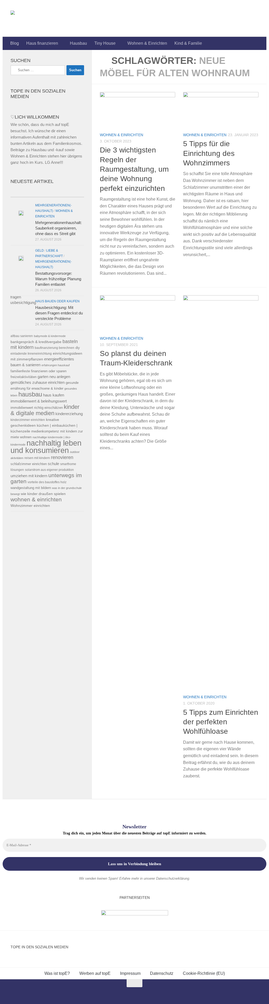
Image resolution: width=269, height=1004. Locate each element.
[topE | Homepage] (25, 18)
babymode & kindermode (50, 336)
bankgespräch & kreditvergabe (36, 342)
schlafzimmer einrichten (29, 464)
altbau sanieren (22, 336)
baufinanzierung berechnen (54, 347)
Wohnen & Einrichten (147, 43)
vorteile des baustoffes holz (47, 482)
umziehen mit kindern (29, 475)
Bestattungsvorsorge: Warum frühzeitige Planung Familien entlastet (58, 279)
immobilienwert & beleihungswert (39, 401)
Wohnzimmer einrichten (30, 506)
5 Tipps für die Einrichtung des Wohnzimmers (209, 153)
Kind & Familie (188, 43)
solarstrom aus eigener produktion (49, 469)
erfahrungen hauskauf (56, 365)
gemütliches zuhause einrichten (38, 382)
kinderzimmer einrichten (28, 419)
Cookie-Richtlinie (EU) (204, 973)
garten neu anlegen (54, 377)
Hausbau (78, 43)
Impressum (130, 973)
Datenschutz (161, 973)
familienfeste (20, 371)
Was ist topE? (57, 973)
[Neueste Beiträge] (29, 191)
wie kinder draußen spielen (43, 494)
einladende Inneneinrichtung (31, 353)
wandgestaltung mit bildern (31, 488)
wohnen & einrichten (36, 499)
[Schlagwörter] (65, 191)
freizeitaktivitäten (24, 377)
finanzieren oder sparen (48, 371)
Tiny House (105, 43)
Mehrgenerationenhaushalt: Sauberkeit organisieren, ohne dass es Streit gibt (58, 228)
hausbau (30, 394)
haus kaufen (53, 395)
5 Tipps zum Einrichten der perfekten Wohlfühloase (220, 722)
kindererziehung (69, 414)
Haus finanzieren (42, 43)
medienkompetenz (45, 431)
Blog (14, 43)
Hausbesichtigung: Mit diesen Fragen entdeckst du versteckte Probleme (59, 313)
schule (53, 464)
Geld (39, 250)
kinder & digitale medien (45, 410)
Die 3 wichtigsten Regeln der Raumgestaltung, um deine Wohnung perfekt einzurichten (134, 169)
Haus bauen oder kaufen (57, 301)
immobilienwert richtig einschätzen (37, 408)
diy (77, 348)
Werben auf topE (95, 973)
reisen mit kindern (37, 458)
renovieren (62, 457)
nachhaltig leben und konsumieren (46, 447)
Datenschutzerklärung (172, 878)
